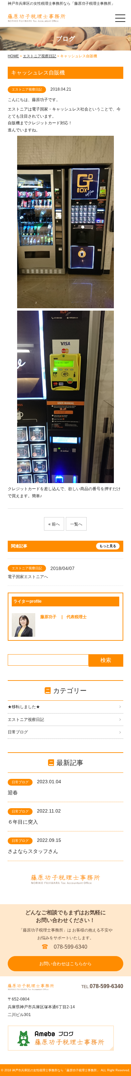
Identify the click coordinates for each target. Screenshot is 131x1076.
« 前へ (54, 524)
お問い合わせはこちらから (65, 963)
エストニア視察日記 (39, 56)
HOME (13, 56)
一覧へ (76, 524)
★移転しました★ (24, 706)
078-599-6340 (70, 947)
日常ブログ (18, 732)
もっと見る (107, 546)
